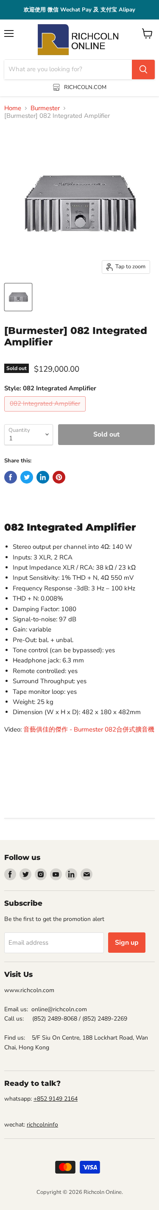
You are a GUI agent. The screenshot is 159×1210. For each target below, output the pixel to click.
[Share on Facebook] (10, 477)
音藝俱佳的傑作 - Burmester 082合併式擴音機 (88, 729)
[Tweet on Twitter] (26, 477)
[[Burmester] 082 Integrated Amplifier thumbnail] (18, 297)
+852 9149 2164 (55, 1099)
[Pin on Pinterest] (59, 477)
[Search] (143, 69)
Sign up (127, 942)
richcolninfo (42, 1125)
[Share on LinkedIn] (42, 477)
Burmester (45, 108)
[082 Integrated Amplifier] (46, 413)
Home (12, 108)
